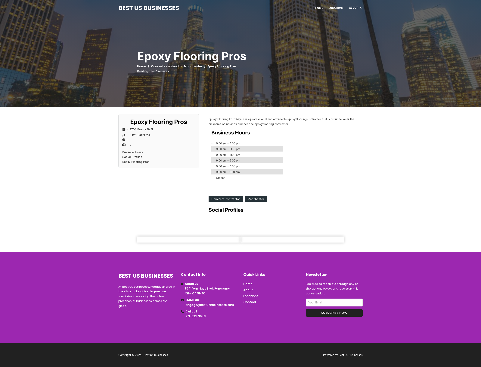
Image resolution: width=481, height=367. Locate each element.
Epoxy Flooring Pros (135, 162)
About (248, 290)
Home (319, 7)
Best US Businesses (148, 8)
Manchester (193, 66)
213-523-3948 (196, 316)
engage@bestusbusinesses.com (210, 305)
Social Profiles (132, 157)
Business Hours (132, 152)
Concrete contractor (167, 66)
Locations (336, 7)
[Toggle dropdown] (361, 8)
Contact (249, 302)
